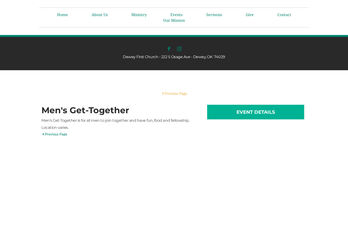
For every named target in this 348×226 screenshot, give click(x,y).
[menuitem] (62, 14)
